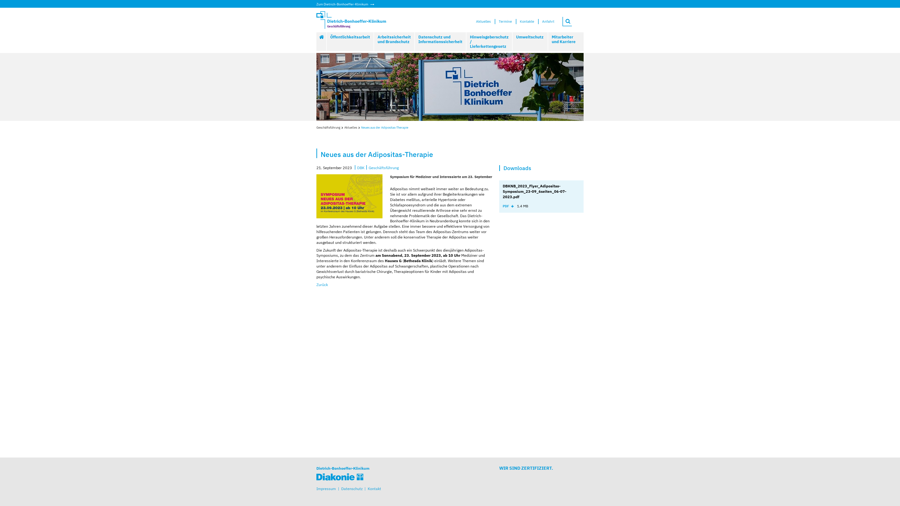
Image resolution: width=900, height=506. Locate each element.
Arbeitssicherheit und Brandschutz (394, 39)
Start (321, 41)
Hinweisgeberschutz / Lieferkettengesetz (489, 41)
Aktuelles (350, 128)
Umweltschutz (530, 37)
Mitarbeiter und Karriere (564, 39)
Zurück (322, 284)
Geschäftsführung (328, 128)
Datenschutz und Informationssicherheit (440, 39)
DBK (360, 167)
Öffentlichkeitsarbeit (350, 37)
